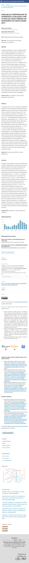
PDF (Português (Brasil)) (8, 252)
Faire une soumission (8, 432)
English (4, 443)
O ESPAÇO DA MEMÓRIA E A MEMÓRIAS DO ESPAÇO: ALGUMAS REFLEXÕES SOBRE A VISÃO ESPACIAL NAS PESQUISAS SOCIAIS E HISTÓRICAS (14, 504)
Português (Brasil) (6, 441)
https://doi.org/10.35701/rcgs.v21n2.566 (13, 37)
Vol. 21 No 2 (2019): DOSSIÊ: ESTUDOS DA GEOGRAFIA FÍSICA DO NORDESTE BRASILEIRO (14, 6)
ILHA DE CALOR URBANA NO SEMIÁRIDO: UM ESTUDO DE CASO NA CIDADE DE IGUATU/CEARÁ (15, 364)
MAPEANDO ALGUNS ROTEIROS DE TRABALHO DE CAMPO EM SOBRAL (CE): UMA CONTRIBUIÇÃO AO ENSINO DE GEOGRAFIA (14, 510)
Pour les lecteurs (5, 456)
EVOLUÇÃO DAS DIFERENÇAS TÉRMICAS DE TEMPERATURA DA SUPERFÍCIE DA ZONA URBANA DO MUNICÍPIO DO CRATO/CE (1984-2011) (15, 374)
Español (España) (6, 445)
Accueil (2, 4)
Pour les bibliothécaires (7, 460)
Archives (8, 4)
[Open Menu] (1, 1)
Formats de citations (6, 276)
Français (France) (6, 447)
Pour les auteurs (5, 458)
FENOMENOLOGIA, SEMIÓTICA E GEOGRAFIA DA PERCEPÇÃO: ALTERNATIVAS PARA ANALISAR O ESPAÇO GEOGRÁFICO (13, 498)
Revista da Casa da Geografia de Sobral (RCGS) (14, 1)
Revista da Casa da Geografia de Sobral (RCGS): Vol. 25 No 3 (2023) (15, 367)
